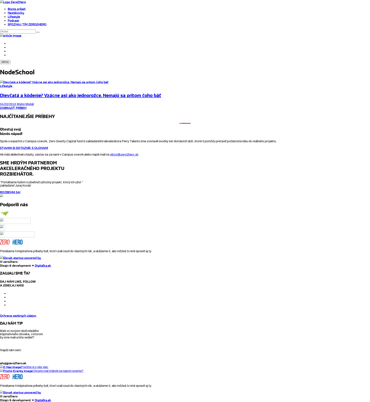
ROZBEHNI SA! (10, 192)
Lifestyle (14, 16)
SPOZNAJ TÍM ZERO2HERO (27, 24)
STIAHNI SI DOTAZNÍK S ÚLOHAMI (24, 148)
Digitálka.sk (43, 265)
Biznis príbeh (17, 9)
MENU (5, 62)
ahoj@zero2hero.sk (13, 363)
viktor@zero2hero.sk (124, 154)
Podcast (13, 20)
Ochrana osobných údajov (18, 315)
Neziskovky (16, 13)
